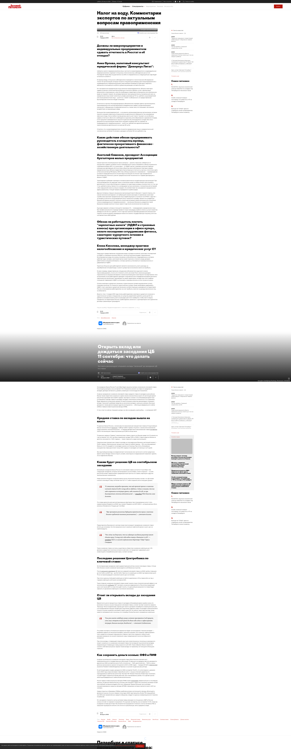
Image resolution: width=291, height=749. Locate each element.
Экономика (121, 719)
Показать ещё (175, 76)
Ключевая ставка (164, 719)
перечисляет (153, 665)
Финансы (114, 719)
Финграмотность (137, 721)
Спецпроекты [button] (138, 6)
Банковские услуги (146, 719)
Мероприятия (151, 6)
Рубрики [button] (126, 6)
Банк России (155, 719)
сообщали (111, 585)
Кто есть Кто (168, 6)
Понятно (140, 746)
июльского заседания (108, 571)
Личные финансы (174, 719)
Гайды (129, 721)
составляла (153, 429)
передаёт (108, 540)
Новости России (122, 721)
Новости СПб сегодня (111, 721)
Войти (278, 6)
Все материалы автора (118, 38)
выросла (114, 427)
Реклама (160, 6)
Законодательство (105, 318)
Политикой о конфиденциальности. (125, 745)
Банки (127, 719)
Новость (114, 318)
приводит (138, 494)
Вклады (108, 719)
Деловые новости (185, 719)
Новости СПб (100, 721)
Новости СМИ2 (101, 328)
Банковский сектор (135, 719)
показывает (134, 680)
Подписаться (158, 1)
